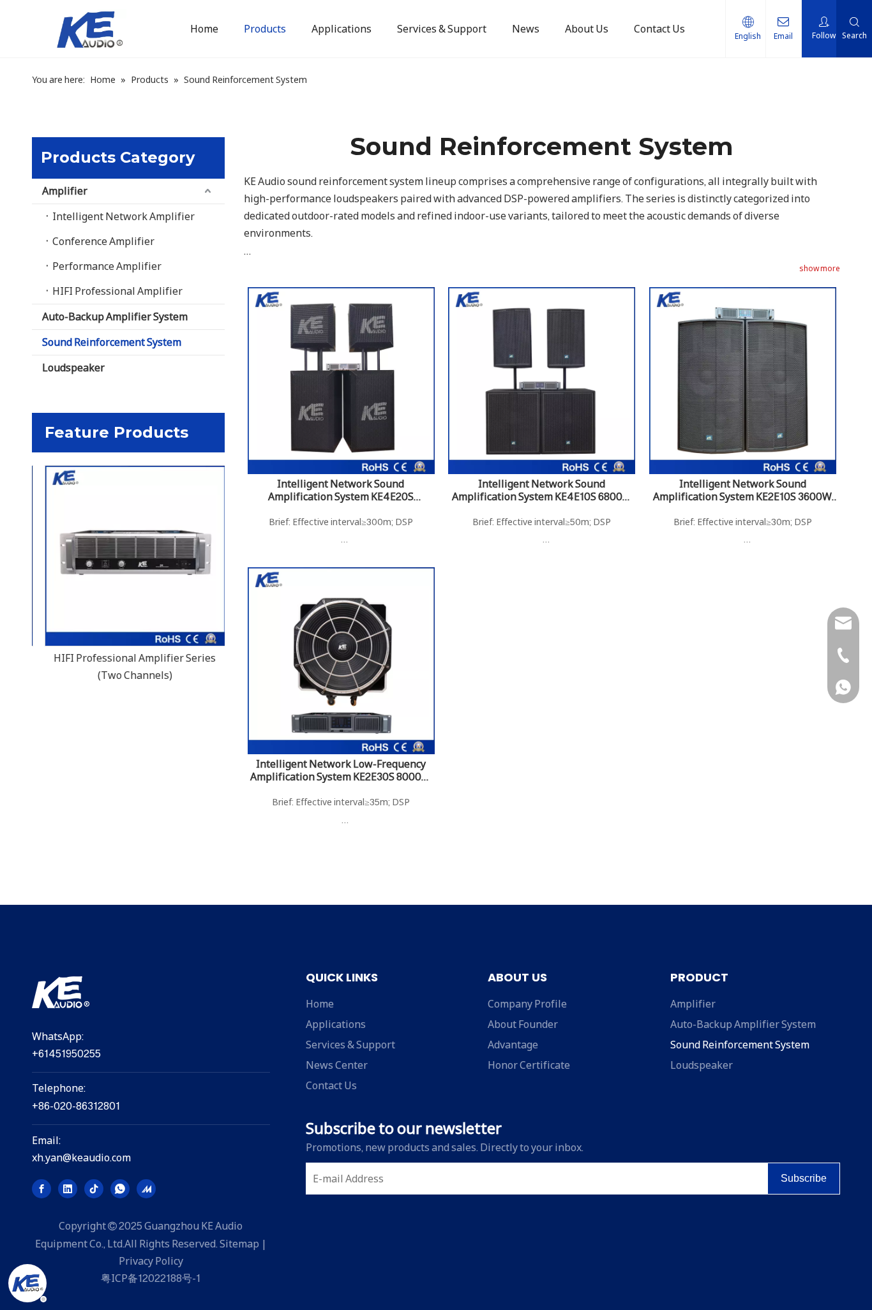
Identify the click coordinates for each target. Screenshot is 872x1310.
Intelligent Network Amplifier (123, 216)
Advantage (513, 1045)
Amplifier (64, 191)
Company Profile (527, 1004)
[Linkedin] (67, 1188)
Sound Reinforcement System (111, 342)
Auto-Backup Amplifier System (115, 316)
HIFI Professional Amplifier (117, 291)
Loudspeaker (73, 368)
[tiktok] (93, 1188)
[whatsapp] (120, 1188)
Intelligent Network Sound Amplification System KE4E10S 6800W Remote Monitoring (542, 490)
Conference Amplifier (103, 241)
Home (320, 1004)
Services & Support (350, 1045)
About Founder (523, 1024)
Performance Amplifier (107, 266)
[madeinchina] (146, 1188)
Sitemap (239, 1244)
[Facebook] (41, 1188)
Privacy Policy (151, 1261)
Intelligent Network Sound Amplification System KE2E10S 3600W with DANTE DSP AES (742, 490)
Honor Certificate (529, 1065)
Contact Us (331, 1085)
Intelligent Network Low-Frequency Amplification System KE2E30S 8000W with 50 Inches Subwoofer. (340, 770)
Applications (336, 1024)
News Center (337, 1065)
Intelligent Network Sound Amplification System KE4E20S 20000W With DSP (341, 490)
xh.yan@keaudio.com (81, 1157)
